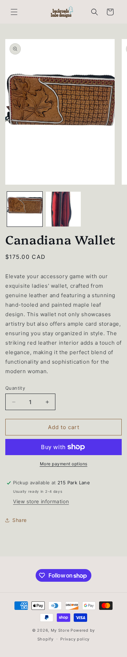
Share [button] (19, 520)
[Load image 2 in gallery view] (63, 209)
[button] (14, 12)
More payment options (63, 463)
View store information (41, 501)
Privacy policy (75, 639)
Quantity (15, 388)
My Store (60, 630)
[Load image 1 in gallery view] (24, 209)
